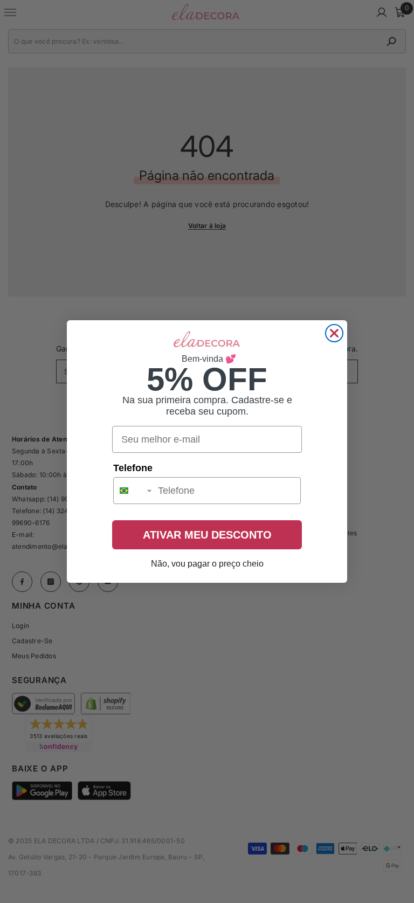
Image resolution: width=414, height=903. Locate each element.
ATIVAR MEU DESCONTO (207, 535)
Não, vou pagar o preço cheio (207, 563)
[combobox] (133, 491)
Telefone (133, 468)
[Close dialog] (334, 333)
